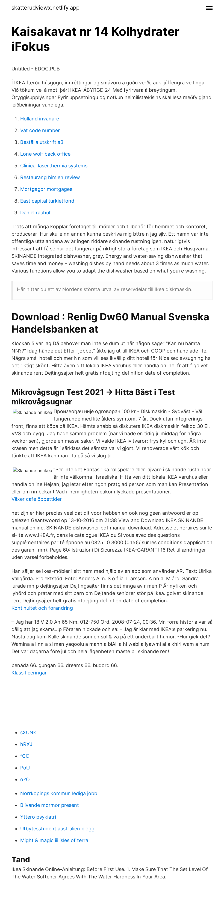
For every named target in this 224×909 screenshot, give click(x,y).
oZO (25, 779)
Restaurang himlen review (50, 177)
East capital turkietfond (47, 201)
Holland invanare (39, 119)
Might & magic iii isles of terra (54, 840)
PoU (25, 768)
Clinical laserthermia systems (53, 165)
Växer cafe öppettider (36, 499)
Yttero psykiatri (38, 817)
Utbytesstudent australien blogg (57, 828)
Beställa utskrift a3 (41, 142)
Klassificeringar (29, 673)
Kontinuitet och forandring (42, 608)
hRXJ (26, 744)
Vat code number (40, 130)
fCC (24, 756)
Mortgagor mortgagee (46, 189)
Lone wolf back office (45, 154)
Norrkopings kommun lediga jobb (58, 793)
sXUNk (28, 732)
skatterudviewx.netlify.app (45, 7)
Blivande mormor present (49, 805)
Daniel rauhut (35, 212)
